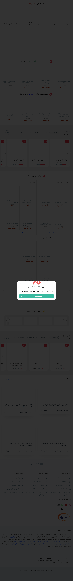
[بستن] (20, 283)
